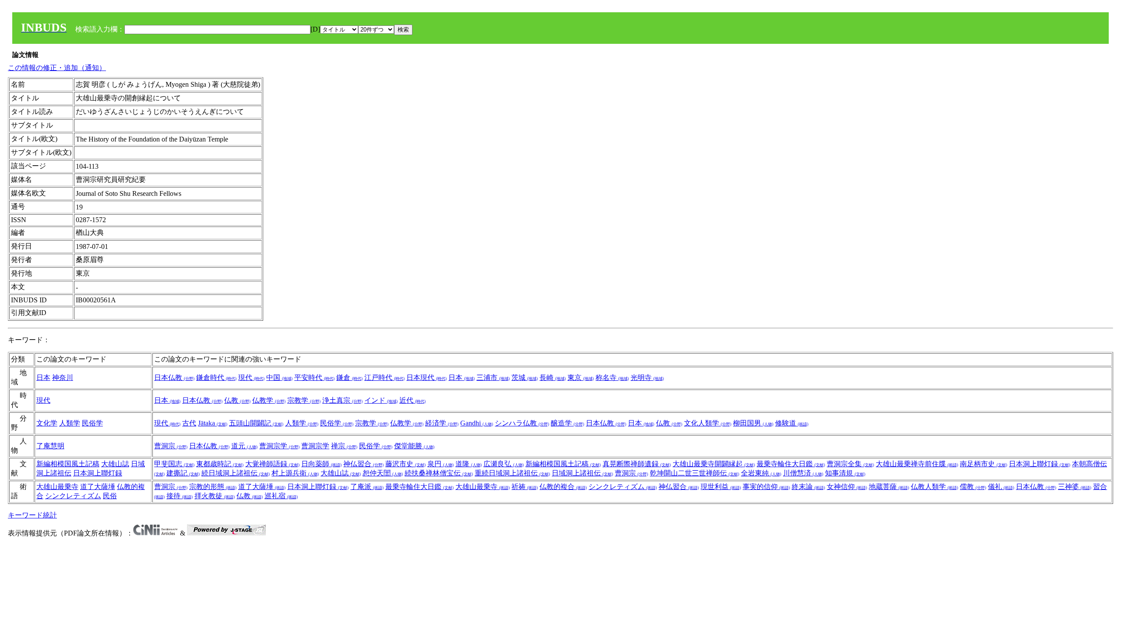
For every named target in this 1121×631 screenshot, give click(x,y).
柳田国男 (753, 423)
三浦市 (493, 377)
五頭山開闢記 (256, 423)
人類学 (69, 423)
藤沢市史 (405, 464)
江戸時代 (384, 377)
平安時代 (314, 377)
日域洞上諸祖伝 (582, 473)
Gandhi (476, 423)
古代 (189, 423)
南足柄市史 (983, 464)
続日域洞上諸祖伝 (235, 473)
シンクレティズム (73, 496)
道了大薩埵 (97, 486)
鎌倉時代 (216, 377)
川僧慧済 (803, 473)
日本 (43, 377)
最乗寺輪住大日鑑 (791, 464)
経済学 (441, 423)
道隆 (468, 464)
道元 (244, 446)
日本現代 (426, 377)
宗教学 (304, 400)
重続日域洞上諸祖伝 (512, 473)
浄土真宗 (342, 400)
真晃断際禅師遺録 (637, 464)
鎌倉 (349, 377)
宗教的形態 (212, 486)
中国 (279, 377)
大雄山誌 (115, 464)
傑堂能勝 (414, 446)
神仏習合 (363, 464)
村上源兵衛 (295, 473)
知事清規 (845, 473)
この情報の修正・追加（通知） (57, 67)
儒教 (973, 486)
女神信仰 (847, 486)
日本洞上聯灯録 (97, 473)
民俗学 (92, 423)
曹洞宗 (170, 446)
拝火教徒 (214, 496)
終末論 (808, 486)
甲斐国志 (174, 464)
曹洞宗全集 (850, 464)
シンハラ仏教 (522, 423)
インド (381, 400)
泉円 (440, 464)
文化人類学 (707, 423)
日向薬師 (321, 464)
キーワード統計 (32, 515)
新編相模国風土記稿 (67, 464)
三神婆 (1074, 486)
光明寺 (647, 377)
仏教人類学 (934, 486)
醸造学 (567, 423)
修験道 (791, 423)
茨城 (524, 377)
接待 (179, 496)
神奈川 (62, 377)
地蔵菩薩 (889, 486)
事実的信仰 (766, 486)
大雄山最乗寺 (57, 486)
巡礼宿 (281, 496)
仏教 (237, 400)
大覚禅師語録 (272, 464)
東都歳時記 (219, 464)
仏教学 (269, 400)
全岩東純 (761, 473)
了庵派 (367, 486)
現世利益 (721, 486)
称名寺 (612, 377)
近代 (412, 400)
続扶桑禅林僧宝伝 (439, 473)
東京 (581, 377)
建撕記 (183, 473)
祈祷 (524, 486)
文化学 (46, 423)
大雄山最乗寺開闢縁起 (714, 464)
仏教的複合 (563, 486)
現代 (251, 377)
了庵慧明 (50, 446)
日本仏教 (174, 377)
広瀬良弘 (503, 464)
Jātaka (212, 423)
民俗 (110, 496)
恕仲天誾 (383, 473)
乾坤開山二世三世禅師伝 (694, 473)
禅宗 (344, 446)
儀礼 (1001, 486)
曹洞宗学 (279, 446)
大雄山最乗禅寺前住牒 (917, 464)
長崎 (552, 377)
